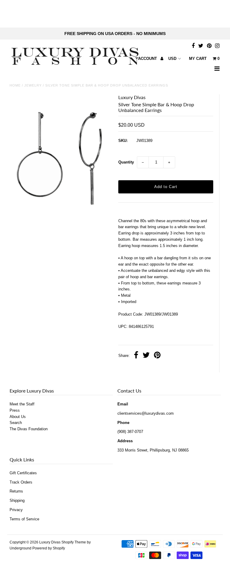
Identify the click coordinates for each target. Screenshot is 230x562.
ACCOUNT (148, 58)
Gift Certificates (23, 473)
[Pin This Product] (157, 355)
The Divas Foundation (29, 429)
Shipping (17, 500)
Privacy (16, 510)
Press (15, 410)
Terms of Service (24, 519)
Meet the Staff (22, 404)
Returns (16, 491)
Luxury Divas (49, 542)
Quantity (126, 162)
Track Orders (21, 482)
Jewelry (33, 85)
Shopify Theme (73, 542)
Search (16, 422)
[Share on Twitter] (146, 355)
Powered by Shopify (48, 548)
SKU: (123, 140)
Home (15, 85)
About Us (18, 416)
